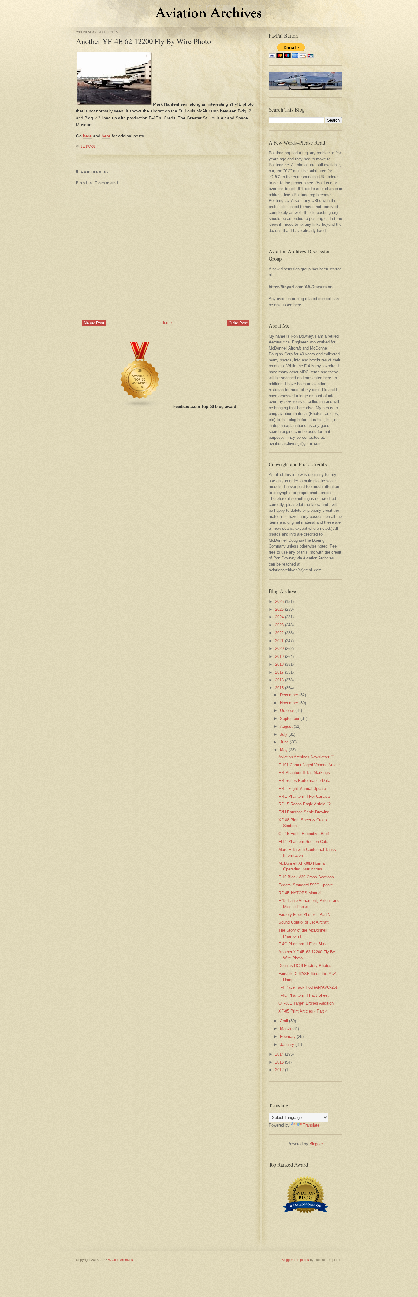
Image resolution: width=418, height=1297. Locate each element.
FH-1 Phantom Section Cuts (303, 841)
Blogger (316, 1143)
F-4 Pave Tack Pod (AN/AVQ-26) (307, 987)
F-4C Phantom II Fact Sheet (303, 944)
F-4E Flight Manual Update (302, 788)
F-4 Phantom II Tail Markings (304, 772)
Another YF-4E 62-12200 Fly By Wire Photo (143, 41)
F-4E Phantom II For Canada (304, 796)
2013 (279, 1062)
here (87, 136)
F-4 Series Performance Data (304, 780)
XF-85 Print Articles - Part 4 (302, 1011)
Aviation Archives (120, 1260)
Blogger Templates (295, 1260)
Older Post (238, 323)
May (284, 750)
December (289, 695)
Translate (311, 1125)
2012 (279, 1070)
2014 (279, 1054)
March (285, 1028)
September (289, 718)
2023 (279, 625)
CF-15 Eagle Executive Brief (303, 833)
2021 (279, 641)
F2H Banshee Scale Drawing (303, 812)
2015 (279, 688)
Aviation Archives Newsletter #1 (306, 757)
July (283, 734)
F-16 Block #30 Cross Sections (306, 877)
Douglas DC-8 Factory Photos (304, 965)
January (287, 1044)
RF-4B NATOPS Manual (299, 893)
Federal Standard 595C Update (305, 885)
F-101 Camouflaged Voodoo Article (309, 765)
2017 (279, 672)
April (284, 1021)
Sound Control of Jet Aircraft (303, 922)
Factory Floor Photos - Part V (304, 914)
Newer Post (94, 323)
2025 (279, 609)
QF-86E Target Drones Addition (306, 1003)
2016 (279, 680)
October (287, 710)
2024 (279, 617)
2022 (279, 633)
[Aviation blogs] (140, 406)
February (288, 1036)
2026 (279, 601)
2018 (279, 664)
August (286, 726)
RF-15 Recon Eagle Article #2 (304, 804)
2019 (279, 656)
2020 (279, 648)
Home (166, 322)
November (289, 703)
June (284, 742)
